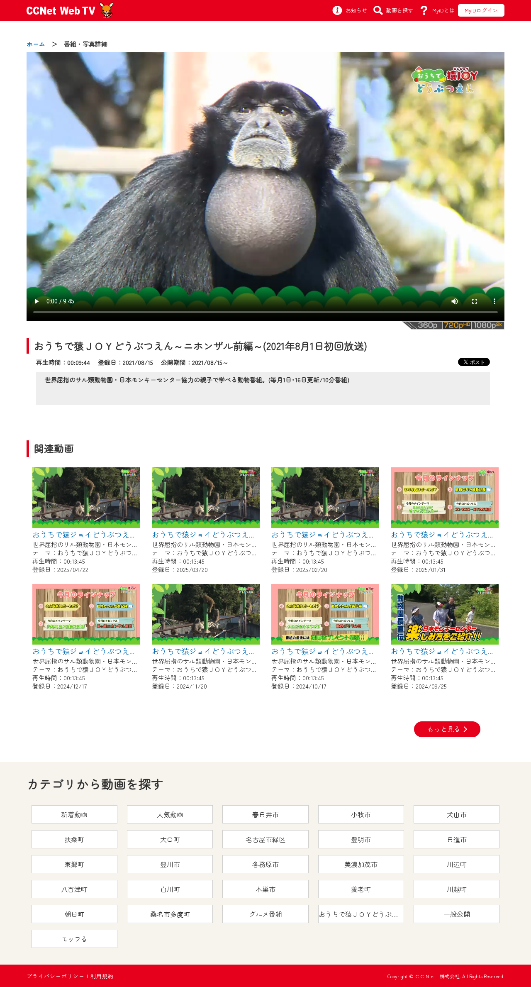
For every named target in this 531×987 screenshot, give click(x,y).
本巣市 (265, 889)
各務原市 (265, 864)
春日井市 (265, 814)
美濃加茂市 (361, 864)
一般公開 (456, 914)
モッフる (74, 939)
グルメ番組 (265, 914)
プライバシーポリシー (56, 976)
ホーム (36, 43)
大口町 (170, 839)
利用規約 (102, 976)
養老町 (361, 889)
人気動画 (170, 814)
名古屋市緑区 (265, 839)
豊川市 (170, 864)
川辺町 (457, 864)
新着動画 (74, 814)
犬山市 (457, 814)
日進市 (457, 839)
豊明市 (361, 839)
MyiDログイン (481, 10)
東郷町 (74, 864)
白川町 (170, 889)
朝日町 (74, 914)
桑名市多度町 (170, 914)
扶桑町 (74, 839)
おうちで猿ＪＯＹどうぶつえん (361, 914)
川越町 (457, 889)
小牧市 (361, 814)
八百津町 (74, 889)
